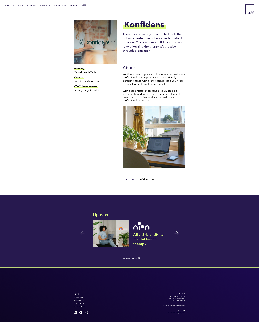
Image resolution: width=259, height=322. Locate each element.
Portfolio (45, 5)
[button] (177, 233)
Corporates (60, 5)
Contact (74, 5)
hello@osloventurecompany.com (174, 305)
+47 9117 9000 (180, 310)
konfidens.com (145, 179)
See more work (129, 258)
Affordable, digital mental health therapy (149, 239)
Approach (18, 5)
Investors (32, 5)
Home (6, 5)
